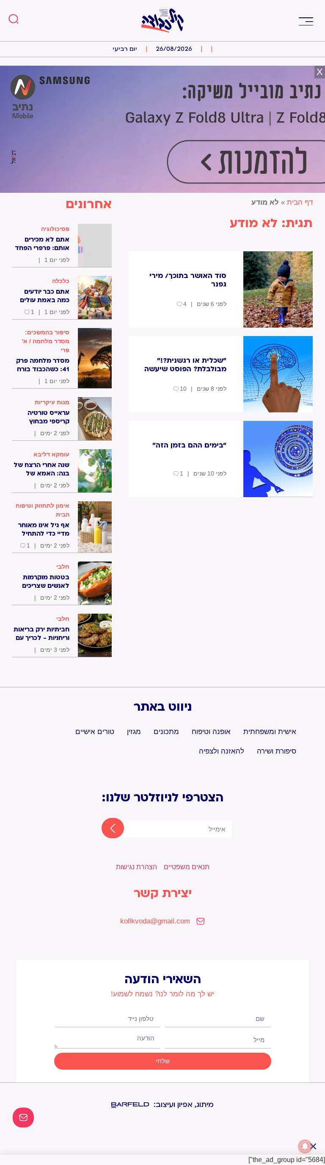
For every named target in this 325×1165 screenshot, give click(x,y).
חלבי (62, 566)
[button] (306, 20)
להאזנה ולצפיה (221, 751)
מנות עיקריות (52, 402)
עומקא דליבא (51, 454)
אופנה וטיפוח (211, 732)
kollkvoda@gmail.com (155, 921)
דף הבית (300, 202)
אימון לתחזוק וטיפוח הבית (42, 510)
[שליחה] (105, 829)
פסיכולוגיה (55, 228)
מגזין (134, 732)
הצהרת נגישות (136, 866)
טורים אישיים (94, 732)
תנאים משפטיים (186, 866)
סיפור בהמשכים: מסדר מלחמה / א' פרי (45, 341)
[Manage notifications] (305, 1146)
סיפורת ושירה (276, 751)
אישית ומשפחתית (269, 732)
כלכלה (60, 281)
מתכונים (166, 732)
